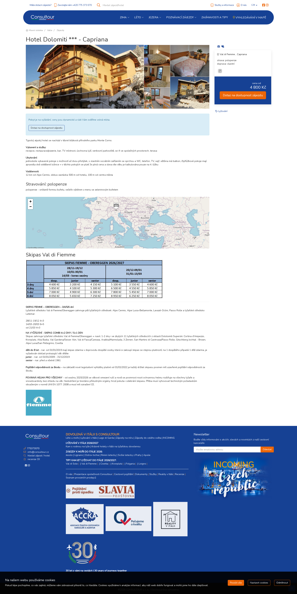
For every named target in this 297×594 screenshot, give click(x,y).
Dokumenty (141, 474)
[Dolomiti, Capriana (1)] (157, 55)
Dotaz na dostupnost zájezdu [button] (46, 128)
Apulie (146, 455)
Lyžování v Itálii (89, 438)
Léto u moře (72, 438)
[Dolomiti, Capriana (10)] (157, 76)
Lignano (78, 455)
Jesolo (69, 455)
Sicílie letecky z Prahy (129, 455)
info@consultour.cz (38, 452)
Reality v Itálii (165, 474)
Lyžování (222, 111)
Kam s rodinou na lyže (78, 446)
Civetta (104, 463)
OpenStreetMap (32, 248)
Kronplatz (117, 463)
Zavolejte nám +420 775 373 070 (75, 5)
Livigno (142, 463)
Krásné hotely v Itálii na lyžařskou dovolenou (116, 446)
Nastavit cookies (259, 582)
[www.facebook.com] (263, 5)
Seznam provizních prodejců (81, 477)
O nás (244, 5)
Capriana (242, 54)
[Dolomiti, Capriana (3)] (189, 61)
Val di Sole (72, 463)
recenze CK (34, 459)
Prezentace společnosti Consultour (93, 474)
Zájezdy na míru (124, 438)
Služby (153, 474)
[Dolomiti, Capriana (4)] (85, 77)
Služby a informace (224, 5)
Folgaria (130, 463)
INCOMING (169, 438)
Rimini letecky (108, 455)
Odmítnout (282, 582)
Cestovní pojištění (123, 474)
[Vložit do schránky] (222, 46)
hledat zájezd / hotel (39, 455)
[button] (116, 207)
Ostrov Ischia (92, 455)
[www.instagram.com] (267, 5)
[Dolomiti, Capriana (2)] (157, 98)
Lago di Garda (106, 438)
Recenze (179, 474)
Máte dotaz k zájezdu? (40, 5)
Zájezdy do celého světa (148, 438)
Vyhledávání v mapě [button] (250, 17)
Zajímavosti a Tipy (214, 17)
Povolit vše (236, 582)
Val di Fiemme (228, 54)
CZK (253, 5)
